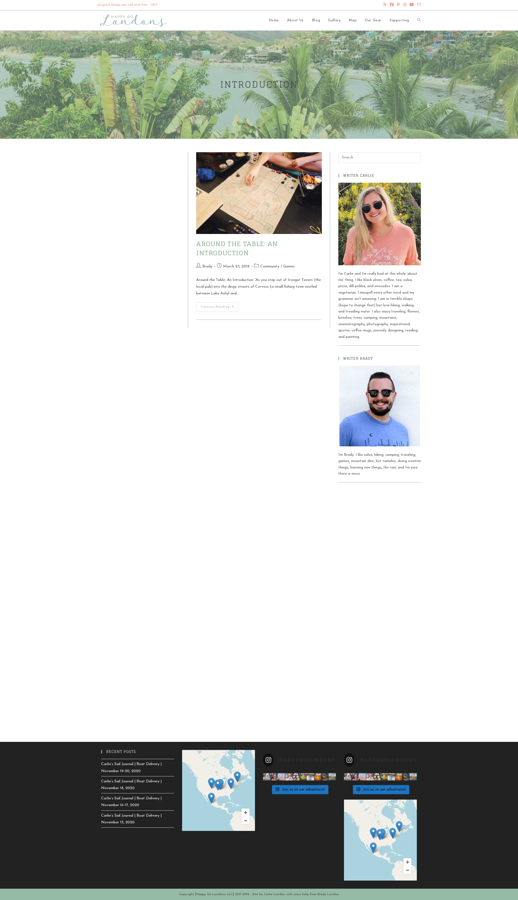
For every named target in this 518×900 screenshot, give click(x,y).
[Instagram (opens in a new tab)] (404, 5)
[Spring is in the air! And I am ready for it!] (303, 776)
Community (269, 266)
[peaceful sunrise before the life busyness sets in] (281, 776)
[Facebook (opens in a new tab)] (391, 5)
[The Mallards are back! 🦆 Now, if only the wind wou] (310, 776)
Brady (207, 266)
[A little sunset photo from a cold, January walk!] (317, 776)
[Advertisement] (379, 527)
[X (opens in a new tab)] (384, 5)
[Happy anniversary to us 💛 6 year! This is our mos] (274, 776)
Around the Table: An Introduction (237, 248)
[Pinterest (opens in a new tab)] (398, 5)
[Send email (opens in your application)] (418, 5)
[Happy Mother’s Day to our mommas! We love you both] (266, 776)
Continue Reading (219, 308)
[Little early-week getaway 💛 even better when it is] (295, 776)
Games (289, 266)
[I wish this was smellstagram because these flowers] (288, 776)
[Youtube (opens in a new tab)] (411, 5)
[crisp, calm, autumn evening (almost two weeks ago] (332, 776)
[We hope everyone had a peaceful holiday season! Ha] (325, 776)
